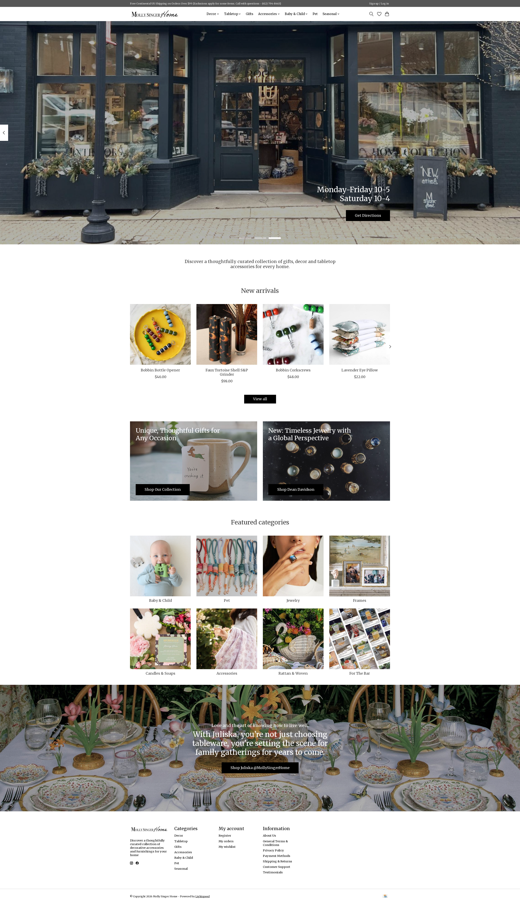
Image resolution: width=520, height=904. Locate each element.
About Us (269, 835)
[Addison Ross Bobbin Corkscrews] (293, 334)
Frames (359, 600)
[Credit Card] (385, 896)
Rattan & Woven (293, 673)
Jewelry (293, 600)
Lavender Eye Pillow (359, 370)
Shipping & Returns (277, 861)
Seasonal (181, 869)
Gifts (249, 14)
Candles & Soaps (160, 673)
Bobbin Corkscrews (293, 370)
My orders (226, 841)
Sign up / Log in (379, 3)
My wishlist (227, 847)
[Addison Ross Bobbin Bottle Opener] (160, 334)
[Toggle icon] (371, 14)
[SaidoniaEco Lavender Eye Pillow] (359, 334)
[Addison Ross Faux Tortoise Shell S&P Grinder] (226, 334)
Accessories (227, 673)
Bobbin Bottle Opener (160, 370)
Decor (178, 835)
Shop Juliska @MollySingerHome (260, 768)
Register (225, 835)
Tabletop (181, 841)
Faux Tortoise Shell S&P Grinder (227, 372)
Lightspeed (202, 896)
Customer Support (276, 867)
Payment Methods (276, 856)
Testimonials (273, 872)
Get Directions (368, 215)
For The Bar (359, 673)
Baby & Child (160, 600)
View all (260, 399)
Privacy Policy (273, 850)
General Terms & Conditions (275, 843)
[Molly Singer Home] (155, 13)
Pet (315, 14)
